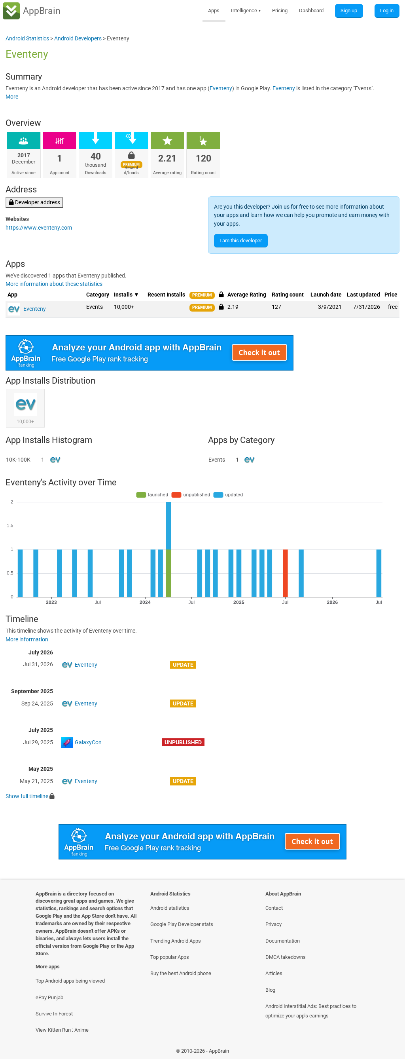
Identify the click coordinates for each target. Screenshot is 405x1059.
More (12, 96)
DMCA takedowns (285, 957)
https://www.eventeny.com (39, 227)
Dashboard (311, 10)
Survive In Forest (54, 1014)
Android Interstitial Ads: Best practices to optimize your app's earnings (310, 1010)
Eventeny (221, 88)
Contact (274, 908)
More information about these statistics (54, 284)
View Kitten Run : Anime (62, 1030)
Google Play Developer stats (181, 924)
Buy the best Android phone (180, 973)
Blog (270, 990)
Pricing (280, 10)
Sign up (349, 10)
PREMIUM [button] (202, 295)
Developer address (37, 202)
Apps (214, 10)
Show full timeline (27, 796)
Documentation (282, 941)
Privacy (273, 924)
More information (27, 639)
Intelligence (246, 10)
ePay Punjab (49, 997)
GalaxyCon (88, 742)
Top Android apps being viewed (70, 981)
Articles (273, 973)
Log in (387, 10)
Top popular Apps (169, 957)
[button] (221, 307)
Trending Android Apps (175, 941)
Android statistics (169, 908)
